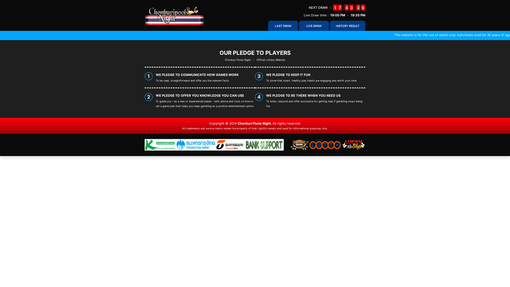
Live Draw (314, 26)
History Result (347, 26)
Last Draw (283, 26)
